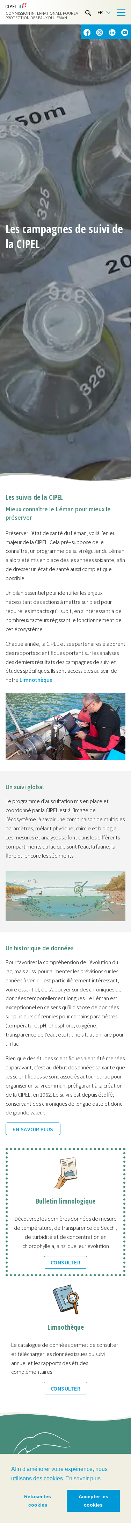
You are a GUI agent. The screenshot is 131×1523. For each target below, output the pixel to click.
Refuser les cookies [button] (37, 1501)
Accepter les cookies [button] (93, 1501)
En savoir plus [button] (83, 1478)
